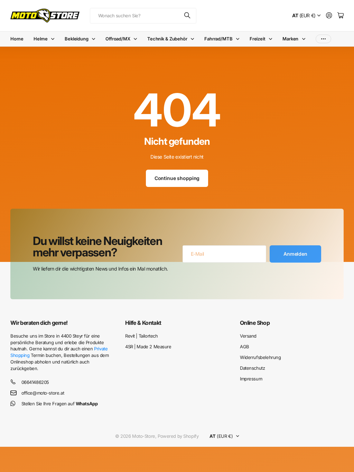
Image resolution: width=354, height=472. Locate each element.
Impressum (251, 378)
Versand (248, 336)
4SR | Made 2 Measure (148, 346)
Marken (290, 38)
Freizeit (258, 38)
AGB (244, 346)
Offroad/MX (117, 38)
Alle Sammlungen (54, 39)
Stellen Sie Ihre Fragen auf (59, 403)
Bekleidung (76, 38)
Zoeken (187, 15)
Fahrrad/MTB (218, 38)
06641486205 (35, 382)
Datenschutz (252, 368)
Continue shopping (177, 178)
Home (16, 38)
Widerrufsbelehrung (260, 357)
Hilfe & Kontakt (143, 322)
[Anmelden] (329, 15)
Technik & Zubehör (167, 38)
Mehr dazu (323, 39)
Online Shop (255, 322)
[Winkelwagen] (340, 15)
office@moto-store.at (42, 393)
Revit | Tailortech (141, 336)
